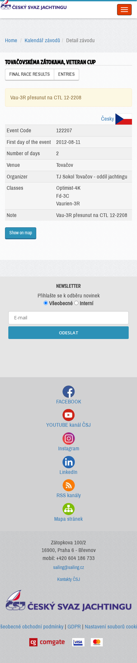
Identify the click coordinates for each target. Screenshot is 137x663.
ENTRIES (66, 74)
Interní (85, 303)
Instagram (68, 448)
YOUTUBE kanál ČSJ (68, 425)
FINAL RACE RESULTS (29, 74)
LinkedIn (68, 472)
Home (11, 40)
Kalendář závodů (42, 40)
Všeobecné (60, 303)
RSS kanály (69, 495)
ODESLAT (68, 333)
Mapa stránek (68, 519)
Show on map (20, 232)
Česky (108, 119)
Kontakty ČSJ (68, 579)
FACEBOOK (68, 401)
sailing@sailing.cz (68, 567)
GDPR (74, 626)
